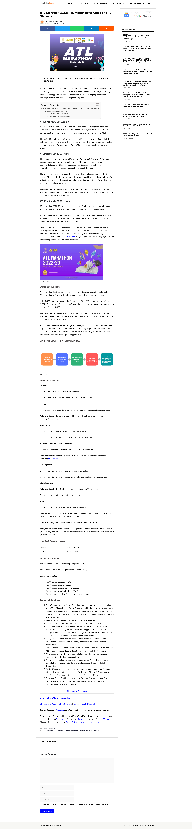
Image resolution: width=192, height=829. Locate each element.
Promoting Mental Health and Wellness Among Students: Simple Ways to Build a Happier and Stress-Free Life (136, 94)
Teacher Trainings (100, 3)
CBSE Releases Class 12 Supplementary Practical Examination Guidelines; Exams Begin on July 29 (137, 36)
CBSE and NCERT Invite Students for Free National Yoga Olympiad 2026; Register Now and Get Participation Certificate (137, 83)
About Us (143, 825)
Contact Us (150, 825)
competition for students (77, 731)
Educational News (49, 728)
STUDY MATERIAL (135, 3)
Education (117, 3)
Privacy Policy (126, 825)
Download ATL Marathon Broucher (55, 698)
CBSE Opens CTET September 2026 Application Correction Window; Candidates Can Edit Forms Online (137, 71)
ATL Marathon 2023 (60, 731)
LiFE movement (54, 458)
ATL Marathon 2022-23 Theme (57, 114)
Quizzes (82, 3)
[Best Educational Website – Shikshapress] (47, 3)
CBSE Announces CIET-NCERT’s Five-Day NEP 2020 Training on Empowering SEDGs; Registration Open (137, 48)
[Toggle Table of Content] (96, 105)
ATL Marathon (69, 236)
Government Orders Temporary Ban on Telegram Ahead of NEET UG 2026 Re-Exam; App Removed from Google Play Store (137, 60)
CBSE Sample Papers (49, 704)
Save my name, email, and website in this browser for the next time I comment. (75, 804)
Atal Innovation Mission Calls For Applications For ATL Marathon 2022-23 (71, 108)
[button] (149, 3)
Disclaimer (135, 825)
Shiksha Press (57, 21)
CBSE (70, 3)
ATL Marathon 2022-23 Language (58, 116)
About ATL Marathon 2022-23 (57, 111)
